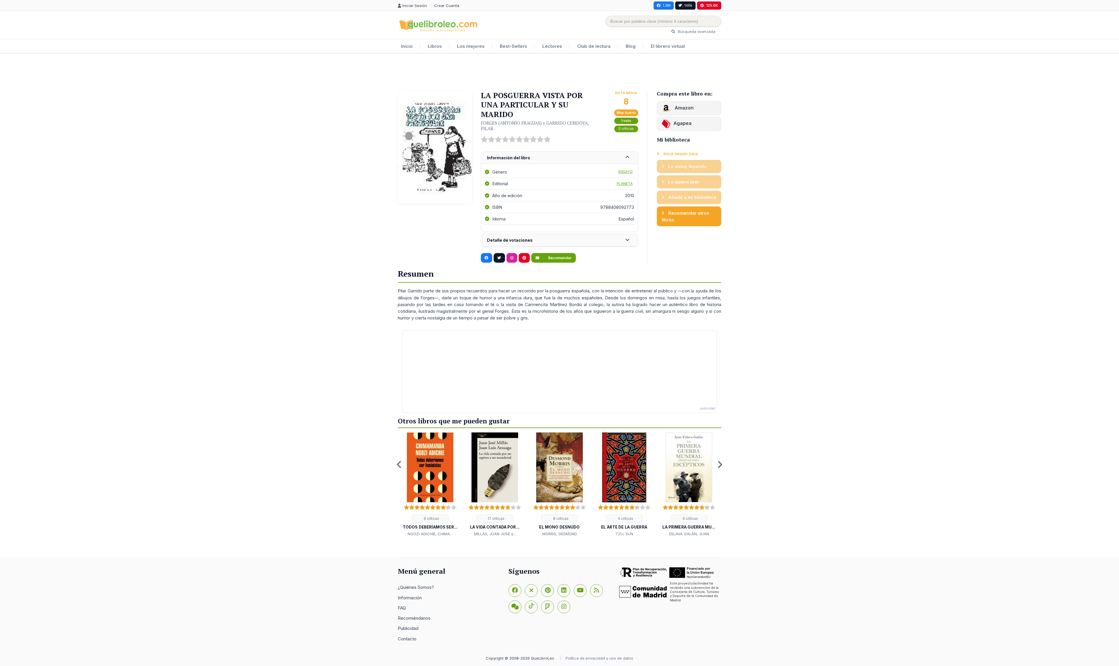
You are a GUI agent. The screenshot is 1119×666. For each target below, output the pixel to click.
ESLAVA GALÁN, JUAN (689, 533)
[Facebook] (515, 590)
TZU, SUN (624, 533)
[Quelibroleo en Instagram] (511, 258)
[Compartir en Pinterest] (524, 258)
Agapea (682, 123)
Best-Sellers (513, 46)
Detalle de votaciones (510, 240)
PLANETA (625, 183)
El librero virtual (668, 46)
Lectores (552, 46)
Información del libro (508, 157)
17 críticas (495, 518)
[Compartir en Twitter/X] (499, 258)
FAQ (402, 608)
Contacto (407, 639)
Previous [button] (399, 464)
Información (410, 597)
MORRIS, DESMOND (559, 533)
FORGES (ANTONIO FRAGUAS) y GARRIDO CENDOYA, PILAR (535, 125)
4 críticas (625, 518)
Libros (435, 46)
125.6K (712, 5)
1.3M (667, 5)
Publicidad (408, 628)
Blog (631, 46)
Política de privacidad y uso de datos (599, 658)
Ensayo (625, 171)
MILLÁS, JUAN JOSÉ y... (494, 533)
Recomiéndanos (414, 618)
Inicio (407, 46)
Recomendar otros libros (685, 216)
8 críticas (560, 518)
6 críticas (431, 518)
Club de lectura (593, 46)
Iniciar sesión (415, 5)
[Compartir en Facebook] (486, 258)
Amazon (683, 108)
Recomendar (559, 258)
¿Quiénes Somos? (416, 587)
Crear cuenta (446, 5)
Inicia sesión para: (680, 153)
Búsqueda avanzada (696, 31)
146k (688, 5)
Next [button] (720, 464)
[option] (430, 484)
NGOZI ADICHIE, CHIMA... (430, 533)
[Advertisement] (559, 72)
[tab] (559, 158)
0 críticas (626, 128)
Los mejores (471, 46)
